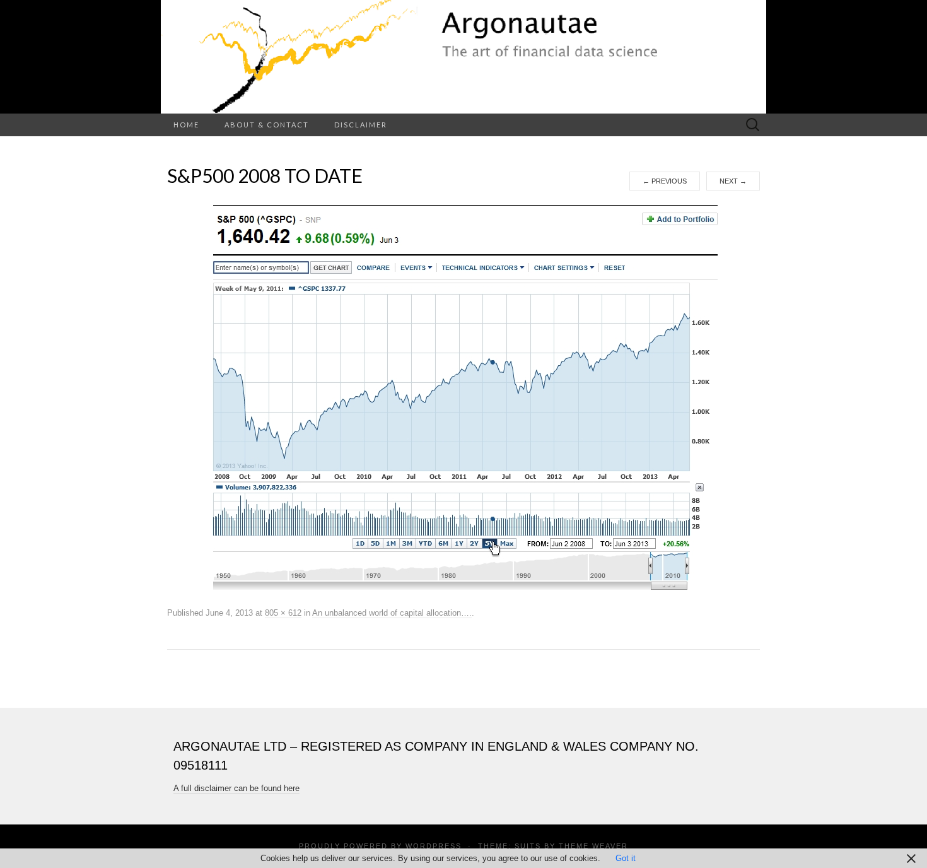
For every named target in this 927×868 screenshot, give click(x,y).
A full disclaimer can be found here (236, 788)
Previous (665, 181)
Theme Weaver (593, 846)
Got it (625, 858)
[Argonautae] (463, 57)
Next (733, 181)
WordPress (433, 846)
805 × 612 (283, 613)
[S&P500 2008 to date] (464, 397)
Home (186, 124)
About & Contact (266, 124)
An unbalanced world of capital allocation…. (392, 613)
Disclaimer (360, 124)
